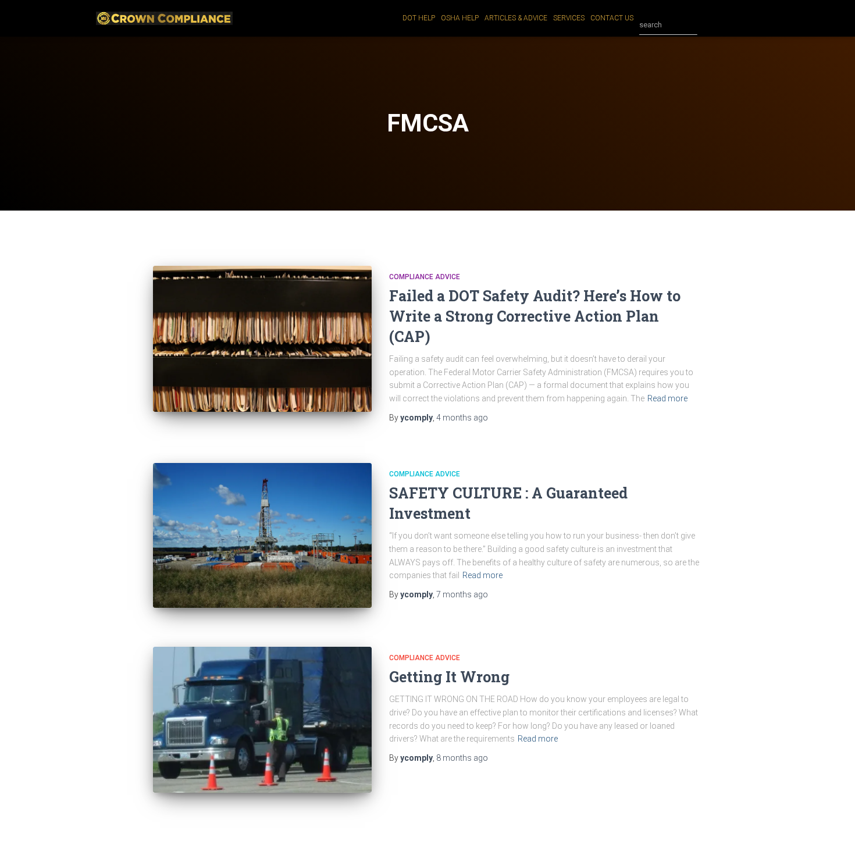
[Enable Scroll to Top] (832, 831)
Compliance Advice (424, 277)
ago (462, 417)
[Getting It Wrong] (262, 720)
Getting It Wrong (449, 676)
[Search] (709, 25)
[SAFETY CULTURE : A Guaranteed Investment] (262, 535)
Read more (667, 398)
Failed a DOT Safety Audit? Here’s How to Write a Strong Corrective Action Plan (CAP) (535, 316)
